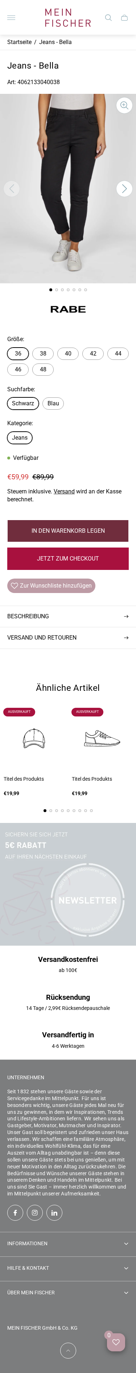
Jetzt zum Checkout (68, 558)
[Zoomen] (124, 105)
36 (18, 353)
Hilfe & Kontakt (28, 1268)
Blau (53, 403)
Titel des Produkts (24, 779)
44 (118, 353)
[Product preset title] (34, 738)
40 (68, 353)
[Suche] (108, 18)
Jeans (20, 437)
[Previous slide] (12, 189)
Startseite (19, 42)
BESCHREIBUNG (28, 616)
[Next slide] (124, 189)
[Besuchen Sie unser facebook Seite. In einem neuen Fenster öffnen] (15, 1213)
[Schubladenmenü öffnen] (11, 18)
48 (43, 369)
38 (43, 353)
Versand (64, 491)
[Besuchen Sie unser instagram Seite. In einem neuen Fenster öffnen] (35, 1213)
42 (93, 353)
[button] (50, 289)
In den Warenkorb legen (68, 530)
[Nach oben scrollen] (68, 1351)
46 (18, 369)
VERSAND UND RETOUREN (42, 637)
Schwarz (23, 403)
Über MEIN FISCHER (31, 1292)
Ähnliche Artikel (68, 688)
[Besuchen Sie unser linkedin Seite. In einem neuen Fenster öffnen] (54, 1213)
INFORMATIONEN (27, 1243)
